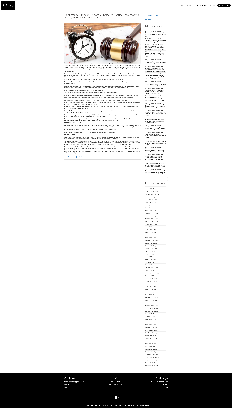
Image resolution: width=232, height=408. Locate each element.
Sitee (147, 405)
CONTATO (212, 5)
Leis (156, 15)
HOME (182, 5)
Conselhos (148, 15)
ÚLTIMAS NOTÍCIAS (202, 5)
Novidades (148, 20)
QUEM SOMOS (190, 5)
